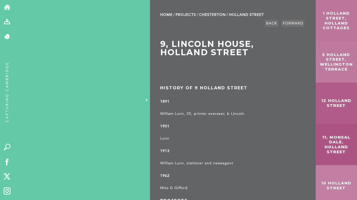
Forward (293, 23)
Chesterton (212, 14)
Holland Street (246, 14)
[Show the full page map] (7, 22)
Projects (186, 14)
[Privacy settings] (7, 36)
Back (271, 23)
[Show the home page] (7, 7)
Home (166, 14)
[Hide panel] (146, 100)
